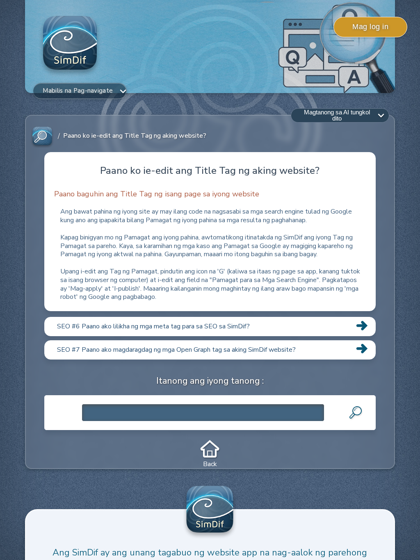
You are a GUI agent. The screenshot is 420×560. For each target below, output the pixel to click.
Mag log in (370, 27)
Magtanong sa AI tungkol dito (337, 115)
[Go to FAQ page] (42, 136)
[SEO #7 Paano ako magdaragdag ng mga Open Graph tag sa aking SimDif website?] (209, 359)
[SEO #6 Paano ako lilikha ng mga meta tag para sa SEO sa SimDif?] (209, 335)
